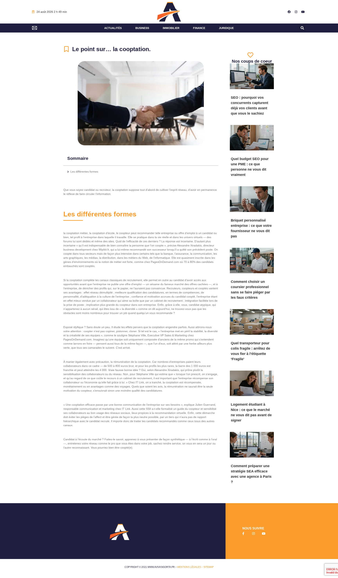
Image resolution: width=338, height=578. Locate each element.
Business (142, 28)
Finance (199, 28)
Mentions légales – (190, 567)
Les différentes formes (84, 171)
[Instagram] (296, 12)
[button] (302, 28)
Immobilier (171, 28)
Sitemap (208, 567)
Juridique (226, 28)
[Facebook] (289, 12)
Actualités (113, 28)
